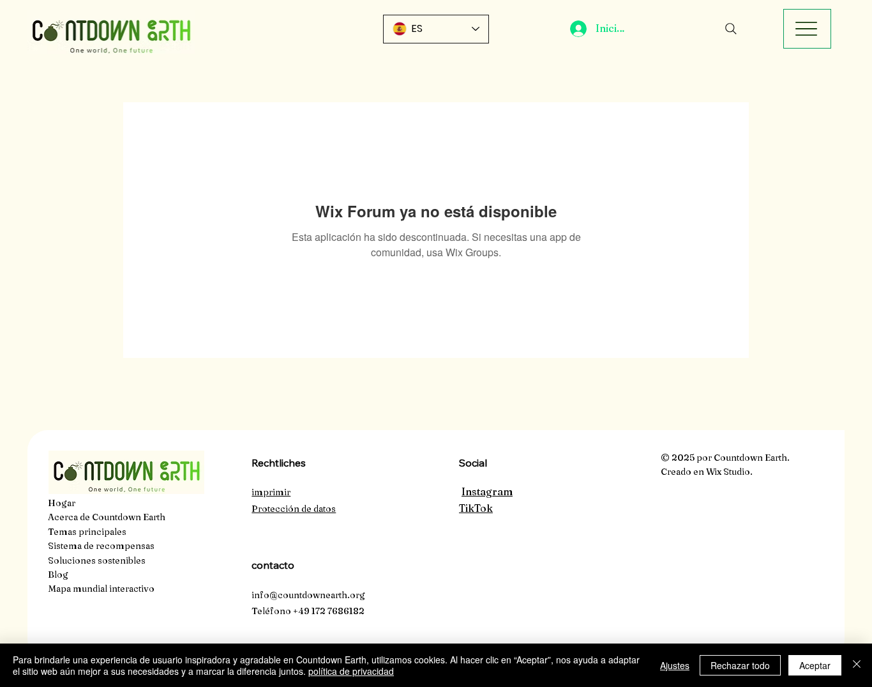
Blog (58, 574)
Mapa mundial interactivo (101, 588)
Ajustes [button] (674, 665)
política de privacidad (351, 671)
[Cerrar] (856, 665)
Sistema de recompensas (101, 546)
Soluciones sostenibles (97, 560)
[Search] (731, 28)
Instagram (487, 491)
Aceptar (815, 665)
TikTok (476, 508)
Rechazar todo (740, 665)
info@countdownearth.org (308, 595)
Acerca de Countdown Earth (106, 517)
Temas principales (87, 531)
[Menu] (807, 29)
